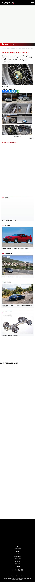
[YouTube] (19, 570)
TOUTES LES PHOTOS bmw (9, 142)
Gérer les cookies (24, 576)
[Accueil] (17, 546)
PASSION (17, 561)
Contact (8, 576)
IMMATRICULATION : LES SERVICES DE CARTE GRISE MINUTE (17, 306)
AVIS (17, 554)
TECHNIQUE (17, 556)
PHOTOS (18, 48)
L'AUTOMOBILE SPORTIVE (8, 48)
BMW (23, 48)
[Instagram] (15, 570)
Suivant (31, 138)
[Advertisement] (17, 23)
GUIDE (17, 551)
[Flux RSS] (22, 570)
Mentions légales (15, 576)
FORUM (17, 566)
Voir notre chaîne (10, 220)
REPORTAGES (17, 559)
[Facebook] (12, 570)
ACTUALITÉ (17, 549)
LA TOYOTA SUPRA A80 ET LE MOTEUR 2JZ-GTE (15, 248)
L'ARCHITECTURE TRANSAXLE (10, 335)
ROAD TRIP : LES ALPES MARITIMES (12, 277)
